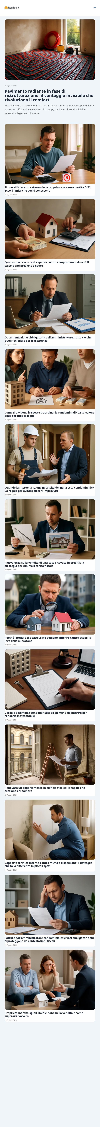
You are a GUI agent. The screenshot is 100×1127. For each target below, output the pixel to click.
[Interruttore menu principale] (94, 8)
